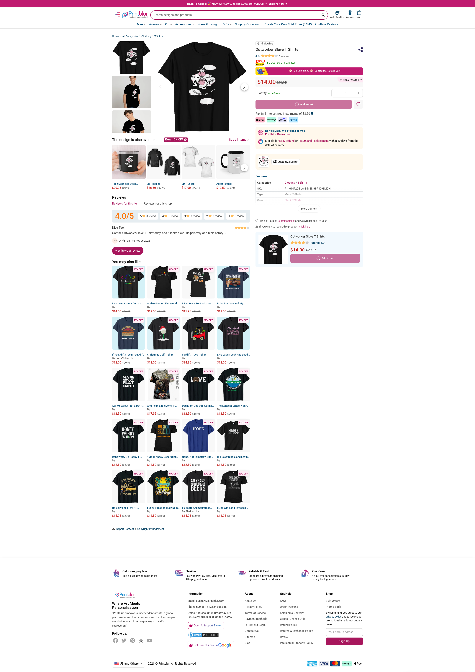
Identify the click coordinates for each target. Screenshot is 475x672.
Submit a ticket (286, 220)
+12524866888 (217, 606)
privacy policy (333, 616)
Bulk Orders (333, 601)
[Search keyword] (323, 15)
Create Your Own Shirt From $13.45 (288, 24)
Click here (304, 226)
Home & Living (207, 24)
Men (140, 24)
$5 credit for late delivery (327, 70)
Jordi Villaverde (124, 358)
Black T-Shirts (293, 200)
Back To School (197, 3)
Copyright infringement (150, 529)
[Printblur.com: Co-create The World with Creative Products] (135, 14)
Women (154, 24)
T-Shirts (158, 36)
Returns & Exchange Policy (296, 631)
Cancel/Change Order (293, 618)
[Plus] (358, 93)
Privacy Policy (253, 606)
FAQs (283, 601)
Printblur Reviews (326, 24)
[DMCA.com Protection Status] (203, 635)
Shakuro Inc (192, 511)
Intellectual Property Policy (296, 643)
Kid (167, 24)
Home (115, 36)
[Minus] (335, 93)
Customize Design (288, 161)
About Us (250, 601)
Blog (247, 643)
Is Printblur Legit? (255, 625)
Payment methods (256, 618)
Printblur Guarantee (277, 134)
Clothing (146, 36)
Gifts (226, 24)
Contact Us (252, 631)
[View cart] (359, 12)
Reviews (119, 197)
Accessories (183, 24)
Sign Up (344, 641)
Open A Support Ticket (208, 625)
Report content (125, 529)
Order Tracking (289, 606)
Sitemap (250, 637)
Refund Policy (288, 625)
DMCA (284, 637)
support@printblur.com (210, 601)
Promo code (333, 606)
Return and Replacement (314, 140)
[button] (244, 87)
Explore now (276, 3)
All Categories (130, 36)
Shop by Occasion (247, 24)
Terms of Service (255, 613)
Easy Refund (287, 140)
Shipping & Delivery (292, 613)
